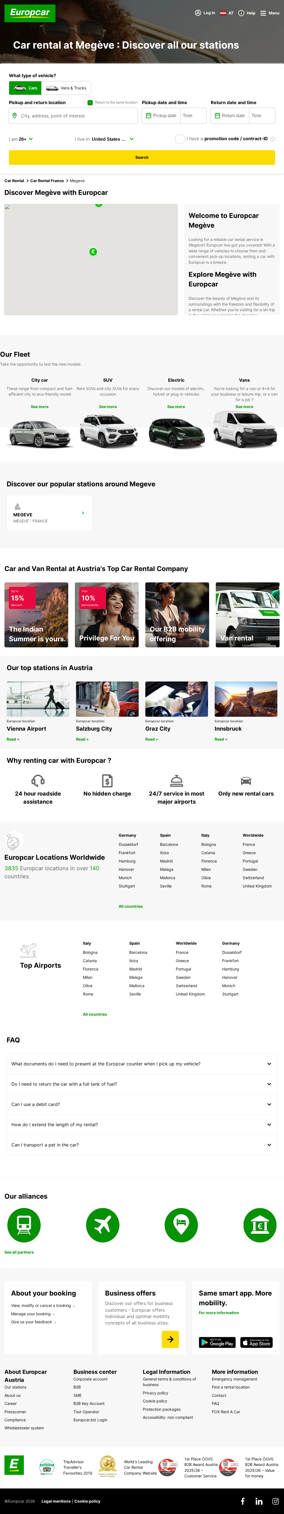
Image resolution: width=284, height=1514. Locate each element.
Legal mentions (56, 1501)
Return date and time (234, 102)
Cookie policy (87, 1501)
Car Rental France (47, 180)
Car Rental (14, 180)
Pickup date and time (164, 102)
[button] (93, 252)
